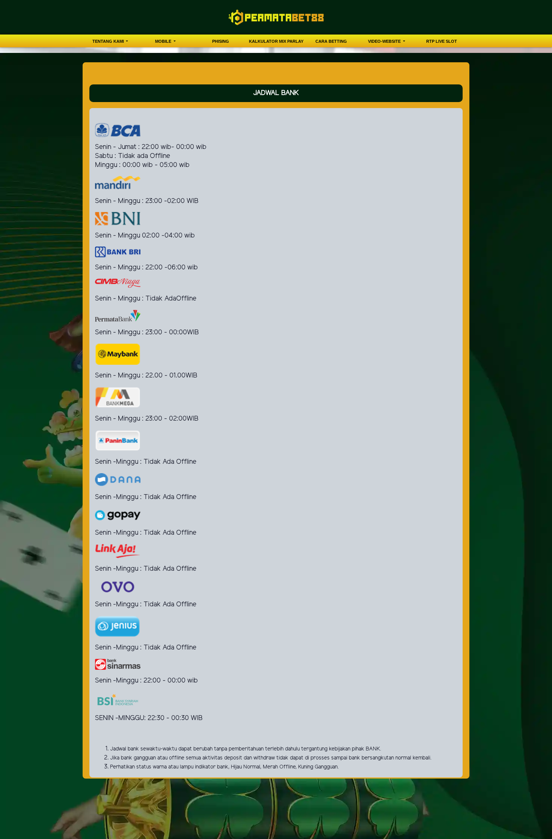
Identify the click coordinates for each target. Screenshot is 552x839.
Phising (220, 41)
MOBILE (163, 41)
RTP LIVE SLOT (441, 41)
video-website (385, 41)
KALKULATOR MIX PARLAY (276, 41)
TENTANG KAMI (108, 41)
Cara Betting (331, 41)
